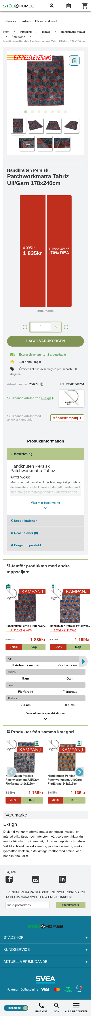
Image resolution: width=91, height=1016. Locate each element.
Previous (12, 772)
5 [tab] (52, 112)
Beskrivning (22, 454)
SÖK (56, 1011)
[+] (66, 327)
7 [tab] (65, 112)
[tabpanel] (45, 80)
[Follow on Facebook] (9, 881)
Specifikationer (25, 520)
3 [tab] (39, 112)
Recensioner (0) (25, 533)
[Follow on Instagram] (35, 881)
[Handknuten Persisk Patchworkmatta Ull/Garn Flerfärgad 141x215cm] (24, 757)
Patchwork (18, 36)
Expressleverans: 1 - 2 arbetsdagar (42, 354)
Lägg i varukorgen (45, 341)
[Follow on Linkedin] (62, 881)
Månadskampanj (65, 418)
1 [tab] (25, 112)
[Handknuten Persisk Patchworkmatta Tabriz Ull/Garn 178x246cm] (45, 80)
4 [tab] (45, 112)
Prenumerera (70, 904)
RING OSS (41, 1011)
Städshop (45, 937)
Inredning (26, 31)
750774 (33, 384)
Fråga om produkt (27, 545)
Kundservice (45, 949)
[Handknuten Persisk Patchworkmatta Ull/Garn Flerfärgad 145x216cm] (70, 607)
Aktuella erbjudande (45, 962)
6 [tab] (59, 112)
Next (79, 772)
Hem (6, 31)
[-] (25, 327)
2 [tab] (32, 112)
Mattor (46, 31)
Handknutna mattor (73, 31)
